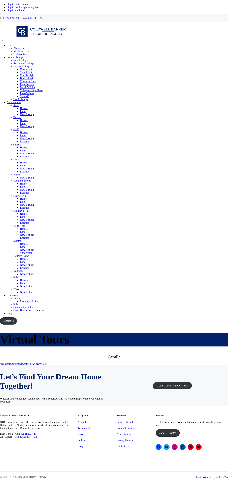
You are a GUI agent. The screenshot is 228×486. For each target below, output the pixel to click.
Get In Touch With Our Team (172, 385)
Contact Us (8, 320)
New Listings (124, 434)
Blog (80, 446)
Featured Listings (126, 428)
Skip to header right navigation (23, 7)
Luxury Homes (125, 440)
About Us (83, 422)
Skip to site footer (16, 10)
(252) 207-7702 (35, 18)
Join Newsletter (167, 432)
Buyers (81, 434)
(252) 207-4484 (13, 18)
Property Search (125, 422)
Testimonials (84, 428)
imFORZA (222, 477)
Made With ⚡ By (206, 477)
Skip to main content (17, 4)
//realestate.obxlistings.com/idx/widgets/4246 (23, 363)
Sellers (81, 440)
